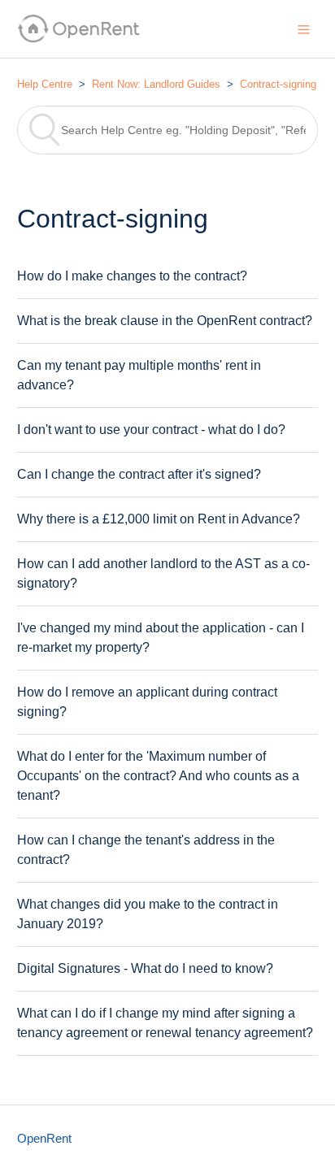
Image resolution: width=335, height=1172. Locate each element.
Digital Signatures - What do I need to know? (145, 968)
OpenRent (44, 1138)
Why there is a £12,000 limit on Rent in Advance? (158, 519)
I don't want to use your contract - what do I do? (151, 429)
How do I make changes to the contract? (132, 276)
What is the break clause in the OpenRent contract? (164, 321)
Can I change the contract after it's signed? (139, 474)
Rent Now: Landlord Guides (156, 84)
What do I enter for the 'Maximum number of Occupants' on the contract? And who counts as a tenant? (158, 775)
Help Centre (44, 84)
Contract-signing (278, 84)
